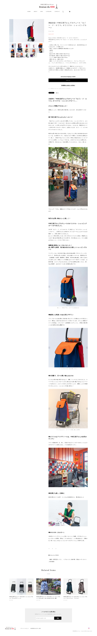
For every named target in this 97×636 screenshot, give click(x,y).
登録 (58, 618)
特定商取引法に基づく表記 (36, 628)
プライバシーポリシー (24, 628)
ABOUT (35, 11)
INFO (41, 11)
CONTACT (57, 11)
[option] (26, 30)
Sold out (68, 80)
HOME (29, 11)
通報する (57, 92)
